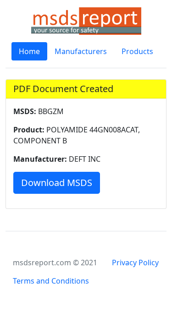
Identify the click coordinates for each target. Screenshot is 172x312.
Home (29, 51)
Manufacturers (81, 51)
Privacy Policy (135, 262)
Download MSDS (56, 182)
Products (137, 51)
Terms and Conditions (51, 281)
